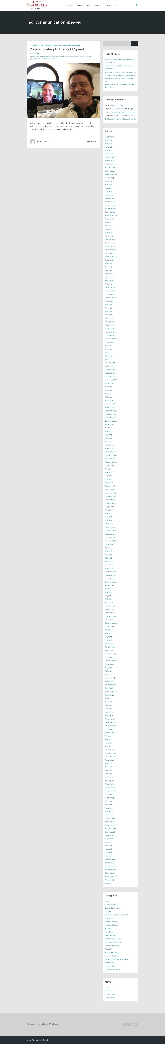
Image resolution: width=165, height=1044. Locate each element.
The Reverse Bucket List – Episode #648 (126, 109)
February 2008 (110, 859)
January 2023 (109, 284)
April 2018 (108, 479)
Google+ (117, 5)
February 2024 (110, 239)
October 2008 (110, 832)
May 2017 (108, 517)
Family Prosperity (111, 922)
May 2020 (108, 394)
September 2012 (111, 691)
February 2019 (110, 445)
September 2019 (111, 421)
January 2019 (109, 448)
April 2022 (108, 315)
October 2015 (110, 578)
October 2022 (110, 294)
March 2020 (109, 400)
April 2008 (108, 852)
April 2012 (108, 709)
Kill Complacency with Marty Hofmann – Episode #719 (119, 61)
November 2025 (110, 167)
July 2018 (108, 469)
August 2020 (109, 383)
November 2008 (111, 828)
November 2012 (110, 685)
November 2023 (110, 250)
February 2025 (110, 198)
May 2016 (108, 554)
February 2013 (110, 678)
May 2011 (108, 743)
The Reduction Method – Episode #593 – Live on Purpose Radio (127, 119)
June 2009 (108, 804)
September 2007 (111, 876)
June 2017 (108, 513)
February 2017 (110, 527)
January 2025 (109, 202)
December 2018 (110, 452)
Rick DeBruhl (55, 59)
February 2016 (110, 565)
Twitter (89, 5)
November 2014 (110, 616)
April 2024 (108, 233)
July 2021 (108, 346)
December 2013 (110, 654)
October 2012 (110, 688)
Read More (91, 142)
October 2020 (110, 376)
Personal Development (113, 942)
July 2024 (108, 222)
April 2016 (108, 558)
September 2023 (111, 257)
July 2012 (108, 698)
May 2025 (108, 188)
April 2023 (108, 274)
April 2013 (108, 671)
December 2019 (110, 411)
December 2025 (110, 164)
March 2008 (109, 856)
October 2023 (110, 253)
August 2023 (109, 260)
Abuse (107, 901)
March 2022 (109, 318)
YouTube (98, 5)
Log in (107, 987)
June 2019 (108, 431)
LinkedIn (108, 5)
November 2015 (110, 575)
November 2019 (110, 414)
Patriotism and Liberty (113, 939)
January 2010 (109, 784)
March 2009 (109, 815)
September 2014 (111, 623)
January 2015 (109, 609)
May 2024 (108, 229)
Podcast (55, 45)
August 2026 (109, 137)
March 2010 (109, 777)
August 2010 (109, 760)
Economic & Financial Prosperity (116, 915)
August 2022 (109, 301)
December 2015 (110, 572)
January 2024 (109, 243)
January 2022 (109, 325)
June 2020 (108, 390)
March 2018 (109, 483)
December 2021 (110, 328)
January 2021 (109, 366)
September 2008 (111, 835)
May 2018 (108, 476)
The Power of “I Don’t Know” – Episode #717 (120, 72)
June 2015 (108, 592)
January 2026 (109, 161)
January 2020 (109, 407)
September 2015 (111, 582)
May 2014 (108, 637)
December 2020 (110, 370)
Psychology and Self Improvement (70, 45)
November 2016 (110, 534)
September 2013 (111, 661)
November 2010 (110, 753)
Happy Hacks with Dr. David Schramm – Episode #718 (119, 67)
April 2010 (108, 774)
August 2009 (109, 798)
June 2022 (108, 308)
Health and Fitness (111, 925)
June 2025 (108, 185)
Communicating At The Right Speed (57, 49)
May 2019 (108, 435)
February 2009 (110, 818)
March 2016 (109, 561)
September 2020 (111, 380)
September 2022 (111, 298)
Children (108, 911)
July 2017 (108, 510)
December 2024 (110, 205)
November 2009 (111, 791)
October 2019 (110, 417)
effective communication (42, 59)
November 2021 (110, 332)
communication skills (75, 56)
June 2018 (108, 472)
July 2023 (108, 263)
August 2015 (109, 585)
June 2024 (108, 226)
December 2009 (110, 787)
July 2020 (108, 387)
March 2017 (109, 524)
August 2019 (109, 424)
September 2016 (111, 541)
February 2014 (110, 647)
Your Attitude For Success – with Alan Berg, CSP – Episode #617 (134, 116)
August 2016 (109, 544)
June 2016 (108, 551)
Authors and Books (36, 45)
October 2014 (110, 620)
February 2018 (110, 486)
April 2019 (108, 438)
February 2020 (110, 404)
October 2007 (110, 873)
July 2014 (108, 630)
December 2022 (110, 287)
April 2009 (108, 811)
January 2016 (109, 568)
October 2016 (110, 537)
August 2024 (109, 219)
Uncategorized (110, 966)
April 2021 (108, 356)
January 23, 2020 (35, 53)
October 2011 (109, 729)
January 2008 (109, 863)
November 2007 (110, 870)
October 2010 (110, 757)
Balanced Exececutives (113, 908)
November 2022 (110, 291)
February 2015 (110, 606)
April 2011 (108, 746)
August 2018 (109, 465)
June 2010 (108, 767)
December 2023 (110, 246)
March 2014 (109, 644)
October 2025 (110, 171)
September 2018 (111, 462)
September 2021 (111, 339)
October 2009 (110, 794)
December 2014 (110, 613)
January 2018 (109, 489)
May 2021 (108, 352)
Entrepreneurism (110, 918)
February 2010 (110, 781)
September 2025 (111, 174)
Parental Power (110, 935)
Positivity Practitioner (112, 956)
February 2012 (110, 715)
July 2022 (108, 304)
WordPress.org (110, 998)
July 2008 (108, 842)
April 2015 (108, 599)
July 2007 (108, 883)
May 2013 (108, 668)
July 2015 (108, 589)
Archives (69, 5)
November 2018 (110, 455)
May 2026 (108, 147)
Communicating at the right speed (47, 56)
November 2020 (110, 373)
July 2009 (108, 801)
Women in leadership (112, 970)
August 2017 (109, 507)
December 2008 (110, 825)
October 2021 (110, 335)
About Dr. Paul (118, 105)
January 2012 (109, 719)
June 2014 (108, 633)
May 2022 (108, 311)
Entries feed (109, 991)
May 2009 (108, 808)
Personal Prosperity (112, 946)
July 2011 (108, 736)
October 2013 (110, 657)
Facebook (79, 5)
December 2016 (110, 531)
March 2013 (109, 674)
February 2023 (110, 281)
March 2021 (109, 359)
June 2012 (108, 702)
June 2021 (108, 349)
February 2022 (110, 322)
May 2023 (108, 270)
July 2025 (108, 181)
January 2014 (109, 650)
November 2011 (110, 726)
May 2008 (108, 849)
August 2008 (109, 839)
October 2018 (110, 459)
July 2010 (108, 763)
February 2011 (110, 750)
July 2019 (108, 428)
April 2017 (108, 520)
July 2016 (108, 548)
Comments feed (110, 994)
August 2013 (109, 664)
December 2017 (110, 493)
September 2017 (111, 503)
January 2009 (109, 822)
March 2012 (109, 712)
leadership (47, 45)
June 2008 (108, 846)
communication (63, 56)
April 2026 (108, 150)
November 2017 (110, 496)
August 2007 (109, 880)
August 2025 (109, 178)
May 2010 (108, 770)
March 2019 (109, 441)
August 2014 (109, 626)
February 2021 (110, 363)
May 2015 (108, 596)
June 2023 (108, 267)
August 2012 (109, 695)
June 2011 (108, 739)
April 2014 (108, 640)
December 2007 (110, 866)
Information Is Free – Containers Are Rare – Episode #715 (120, 86)
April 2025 (108, 191)
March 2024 (109, 236)
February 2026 (110, 157)
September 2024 (111, 215)
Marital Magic (109, 932)
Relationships (109, 963)
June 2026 (108, 144)
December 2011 (110, 722)
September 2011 (110, 733)
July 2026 (108, 140)
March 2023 (109, 277)
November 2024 (110, 209)
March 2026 (109, 154)
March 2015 (109, 602)
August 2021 (109, 342)
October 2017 (110, 500)
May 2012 (108, 705)
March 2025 (109, 195)
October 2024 (110, 212)
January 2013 (109, 681)
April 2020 (108, 397)
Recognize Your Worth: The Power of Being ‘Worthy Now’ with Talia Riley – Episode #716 (120, 78)
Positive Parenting (111, 952)
